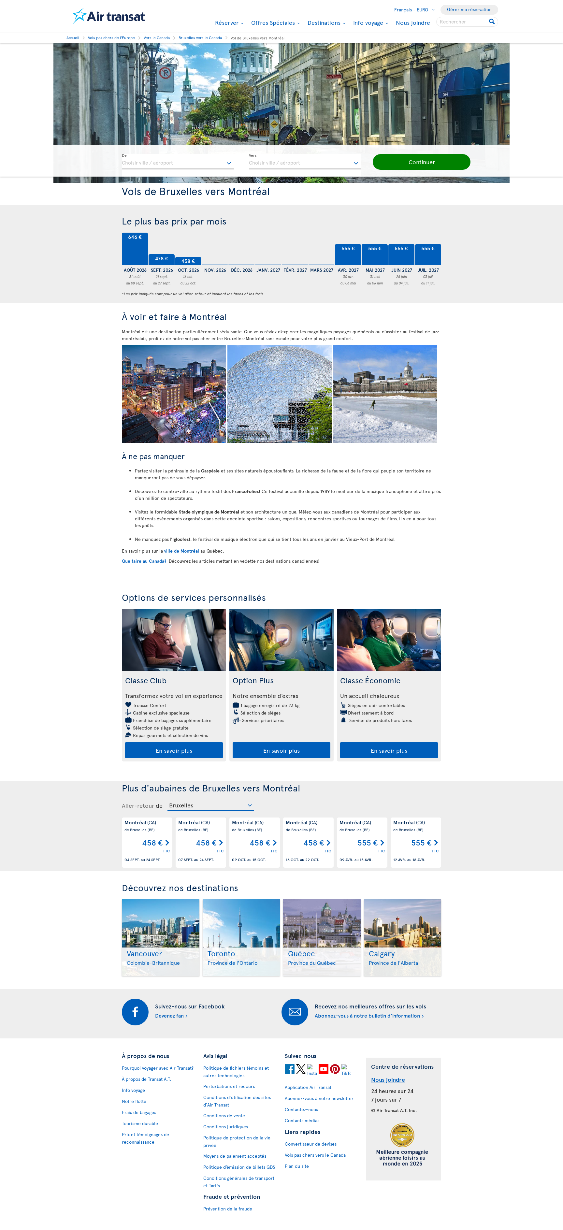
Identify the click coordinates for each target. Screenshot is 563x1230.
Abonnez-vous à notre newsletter (319, 1098)
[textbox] (178, 161)
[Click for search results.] (492, 22)
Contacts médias (302, 1120)
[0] (215, 249)
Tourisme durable (140, 1123)
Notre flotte (134, 1101)
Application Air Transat (308, 1087)
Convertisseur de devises (311, 1144)
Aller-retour (138, 805)
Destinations (323, 22)
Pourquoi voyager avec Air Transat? (158, 1068)
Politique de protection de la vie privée (236, 1141)
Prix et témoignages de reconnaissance (145, 1138)
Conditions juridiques (225, 1126)
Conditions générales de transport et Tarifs (238, 1182)
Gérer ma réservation (469, 9)
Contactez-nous (301, 1109)
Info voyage (367, 22)
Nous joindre (413, 22)
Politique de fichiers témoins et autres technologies (236, 1071)
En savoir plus (174, 750)
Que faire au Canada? (144, 561)
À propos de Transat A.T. (146, 1079)
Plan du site (297, 1166)
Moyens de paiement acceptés (234, 1156)
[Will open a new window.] (290, 1069)
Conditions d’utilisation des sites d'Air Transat (237, 1101)
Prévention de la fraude (227, 1209)
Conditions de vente (224, 1115)
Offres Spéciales (272, 22)
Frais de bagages (139, 1112)
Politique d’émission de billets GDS (239, 1167)
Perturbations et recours (229, 1086)
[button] (421, 162)
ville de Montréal (181, 551)
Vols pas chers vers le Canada (315, 1155)
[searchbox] (467, 22)
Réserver (226, 22)
